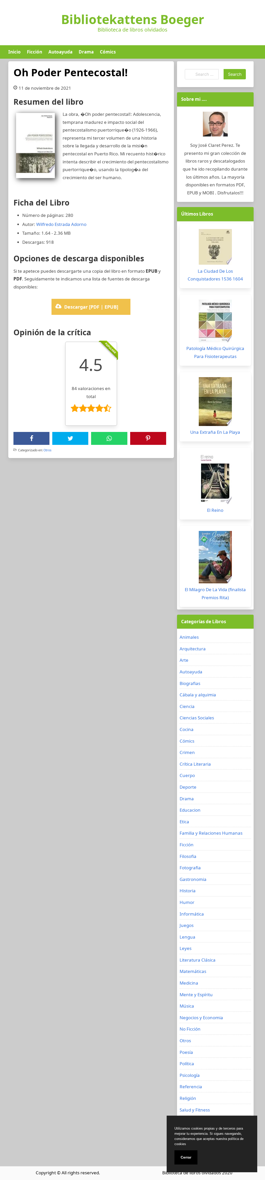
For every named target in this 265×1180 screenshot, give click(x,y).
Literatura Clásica (198, 960)
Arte (184, 660)
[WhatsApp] (109, 438)
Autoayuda (60, 52)
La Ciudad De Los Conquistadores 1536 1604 (215, 275)
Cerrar (186, 1157)
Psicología (190, 1075)
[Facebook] (31, 438)
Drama (86, 52)
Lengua (187, 937)
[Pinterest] (148, 438)
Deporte (188, 787)
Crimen (187, 752)
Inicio (14, 52)
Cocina (187, 729)
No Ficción (190, 1029)
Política (187, 1064)
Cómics (108, 52)
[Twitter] (70, 438)
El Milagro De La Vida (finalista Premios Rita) (215, 593)
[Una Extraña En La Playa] (215, 403)
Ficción (34, 52)
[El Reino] (215, 480)
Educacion (190, 810)
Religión (188, 1098)
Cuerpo (187, 775)
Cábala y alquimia (198, 695)
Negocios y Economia (201, 1018)
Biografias (190, 683)
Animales (189, 637)
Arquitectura (193, 649)
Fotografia (190, 868)
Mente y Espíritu (196, 995)
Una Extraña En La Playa (215, 432)
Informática (192, 914)
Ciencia (187, 706)
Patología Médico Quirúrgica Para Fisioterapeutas (215, 352)
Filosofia (188, 856)
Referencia (191, 1087)
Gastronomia (193, 879)
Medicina (189, 983)
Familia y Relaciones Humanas (211, 833)
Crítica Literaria (195, 764)
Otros (47, 450)
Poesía (186, 1052)
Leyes (186, 948)
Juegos (187, 925)
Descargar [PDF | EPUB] (91, 307)
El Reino (215, 510)
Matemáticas (193, 971)
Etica (184, 822)
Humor (187, 902)
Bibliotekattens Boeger (132, 19)
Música (187, 1006)
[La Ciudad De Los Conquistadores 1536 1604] (215, 248)
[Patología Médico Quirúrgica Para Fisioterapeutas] (215, 322)
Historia (188, 891)
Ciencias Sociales (197, 718)
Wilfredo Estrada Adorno (61, 224)
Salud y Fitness (195, 1110)
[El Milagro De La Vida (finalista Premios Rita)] (215, 558)
